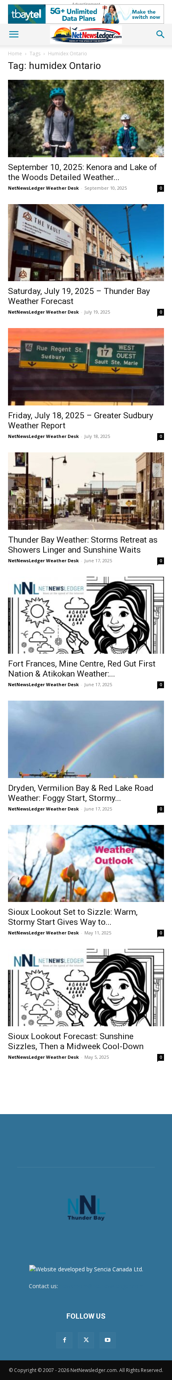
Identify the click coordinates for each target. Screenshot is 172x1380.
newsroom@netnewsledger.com (102, 1286)
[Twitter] (86, 1340)
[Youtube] (108, 1340)
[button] (13, 34)
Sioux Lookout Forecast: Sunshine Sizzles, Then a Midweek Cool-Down (76, 1041)
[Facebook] (64, 1340)
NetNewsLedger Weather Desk (43, 188)
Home (15, 53)
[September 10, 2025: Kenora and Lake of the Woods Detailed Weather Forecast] (86, 118)
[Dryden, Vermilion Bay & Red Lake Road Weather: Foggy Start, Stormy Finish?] (86, 739)
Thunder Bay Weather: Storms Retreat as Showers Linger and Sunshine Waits (83, 545)
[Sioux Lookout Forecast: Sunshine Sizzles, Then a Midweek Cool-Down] (86, 987)
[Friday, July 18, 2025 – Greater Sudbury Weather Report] (86, 366)
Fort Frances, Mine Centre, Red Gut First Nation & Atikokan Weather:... (82, 669)
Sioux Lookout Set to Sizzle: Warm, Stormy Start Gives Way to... (73, 917)
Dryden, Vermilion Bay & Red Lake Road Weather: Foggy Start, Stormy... (81, 793)
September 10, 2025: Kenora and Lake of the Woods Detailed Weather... (82, 172)
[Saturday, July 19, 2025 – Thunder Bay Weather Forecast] (86, 243)
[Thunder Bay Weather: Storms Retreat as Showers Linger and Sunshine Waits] (86, 491)
